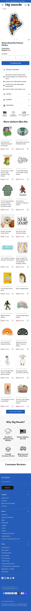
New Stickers (6, 547)
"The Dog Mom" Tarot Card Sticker (7, 400)
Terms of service (5, 605)
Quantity (4, 54)
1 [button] (14, 39)
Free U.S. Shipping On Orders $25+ (15, 1)
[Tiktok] (11, 578)
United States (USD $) (9, 588)
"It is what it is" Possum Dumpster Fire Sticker (6, 144)
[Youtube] (8, 578)
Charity (4, 531)
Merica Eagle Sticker (22, 288)
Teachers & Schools (8, 533)
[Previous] (2, 40)
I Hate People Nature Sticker (22, 316)
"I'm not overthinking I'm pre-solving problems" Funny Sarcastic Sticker (7, 203)
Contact (4, 506)
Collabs (4, 525)
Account (4, 501)
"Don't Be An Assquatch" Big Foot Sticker (22, 203)
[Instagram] (5, 578)
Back (4, 9)
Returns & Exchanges (8, 503)
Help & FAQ (5, 498)
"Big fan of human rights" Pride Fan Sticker (21, 344)
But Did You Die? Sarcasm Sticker (21, 232)
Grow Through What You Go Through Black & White (7, 372)
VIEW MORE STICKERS (15, 411)
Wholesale (5, 523)
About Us (4, 515)
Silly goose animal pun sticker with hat (22, 372)
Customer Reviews (7, 517)
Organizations (6, 536)
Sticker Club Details (22, 605)
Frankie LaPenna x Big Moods (10, 566)
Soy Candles (5, 555)
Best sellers (5, 550)
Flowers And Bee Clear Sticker (6, 232)
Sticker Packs (6, 558)
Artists (4, 528)
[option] (15, 1)
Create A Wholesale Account (11, 539)
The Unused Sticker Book (7, 289)
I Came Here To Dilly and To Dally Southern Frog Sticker (7, 173)
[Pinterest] (13, 578)
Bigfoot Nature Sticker (5, 316)
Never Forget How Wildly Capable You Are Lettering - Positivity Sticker (22, 260)
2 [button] (16, 39)
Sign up (7, 488)
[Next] (29, 40)
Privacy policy (13, 605)
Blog (3, 520)
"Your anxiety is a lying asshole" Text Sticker (7, 259)
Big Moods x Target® (8, 569)
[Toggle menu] (2, 5)
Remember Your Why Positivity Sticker (22, 143)
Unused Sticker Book (8, 564)
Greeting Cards (6, 553)
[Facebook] (2, 578)
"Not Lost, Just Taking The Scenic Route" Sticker (22, 401)
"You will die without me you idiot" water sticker (22, 172)
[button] (28, 5)
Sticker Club (5, 561)
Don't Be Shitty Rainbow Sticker (6, 343)
